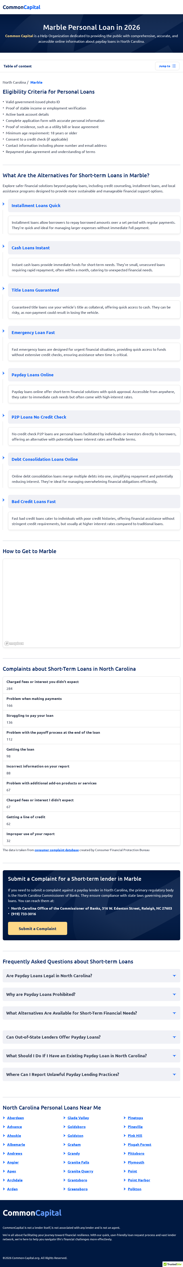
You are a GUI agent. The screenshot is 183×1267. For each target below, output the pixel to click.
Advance (14, 1126)
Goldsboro (77, 1126)
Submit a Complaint (37, 928)
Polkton (134, 1188)
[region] (92, 603)
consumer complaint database (57, 850)
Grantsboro (77, 1180)
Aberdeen (15, 1117)
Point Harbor (139, 1180)
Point (132, 1171)
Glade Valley (78, 1117)
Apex (11, 1171)
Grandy (74, 1153)
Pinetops (135, 1117)
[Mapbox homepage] (14, 643)
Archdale (15, 1180)
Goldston (75, 1135)
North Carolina (14, 82)
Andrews (14, 1153)
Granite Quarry (80, 1171)
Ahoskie (14, 1135)
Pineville (135, 1126)
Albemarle (16, 1144)
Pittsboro (136, 1153)
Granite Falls (78, 1162)
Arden (12, 1188)
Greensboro (78, 1188)
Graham (74, 1144)
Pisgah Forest (139, 1144)
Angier (13, 1162)
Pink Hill (135, 1135)
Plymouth (136, 1162)
